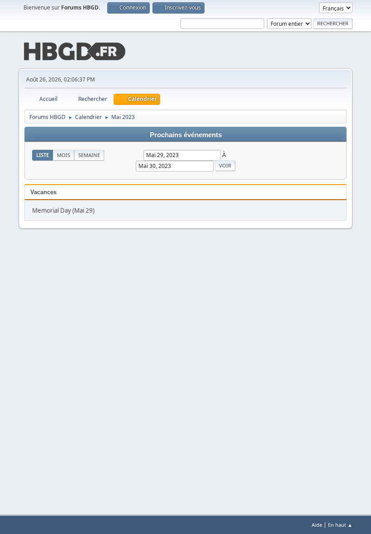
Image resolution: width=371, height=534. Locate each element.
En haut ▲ (340, 524)
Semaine (89, 155)
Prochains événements (186, 134)
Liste (42, 155)
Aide (317, 524)
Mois (63, 155)
